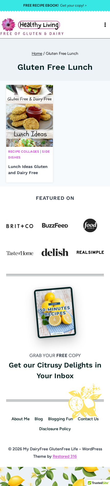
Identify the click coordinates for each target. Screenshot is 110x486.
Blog (39, 418)
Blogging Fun (60, 418)
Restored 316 (65, 456)
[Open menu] (105, 25)
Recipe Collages (23, 151)
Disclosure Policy (55, 428)
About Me (21, 418)
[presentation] (29, 116)
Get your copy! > (55, 5)
